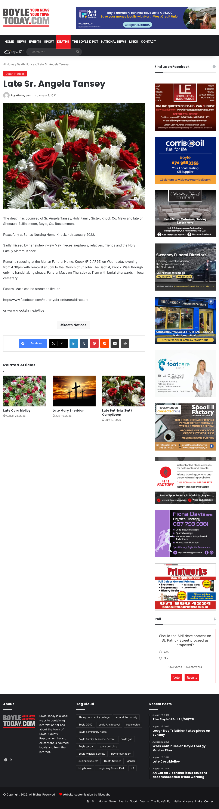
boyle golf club (108, 746)
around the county (126, 717)
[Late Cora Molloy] (24, 391)
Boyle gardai (85, 746)
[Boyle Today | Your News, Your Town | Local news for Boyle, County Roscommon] (26, 18)
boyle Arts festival (109, 724)
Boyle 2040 (85, 724)
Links (133, 41)
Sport (49, 41)
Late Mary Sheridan (68, 410)
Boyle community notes (92, 731)
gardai (131, 761)
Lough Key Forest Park (111, 768)
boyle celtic (133, 724)
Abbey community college (94, 717)
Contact (148, 41)
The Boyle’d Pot (85, 41)
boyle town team (121, 753)
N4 (132, 768)
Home (9, 41)
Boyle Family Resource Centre (96, 739)
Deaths (63, 41)
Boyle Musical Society (91, 753)
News (21, 41)
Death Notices (26, 64)
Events (35, 41)
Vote (176, 677)
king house (85, 768)
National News (113, 41)
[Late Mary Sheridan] (74, 391)
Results (192, 677)
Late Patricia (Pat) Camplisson (117, 412)
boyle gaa (126, 739)
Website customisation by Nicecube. (87, 794)
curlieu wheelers (88, 761)
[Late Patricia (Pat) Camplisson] (123, 391)
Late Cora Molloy (17, 410)
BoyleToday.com (21, 95)
